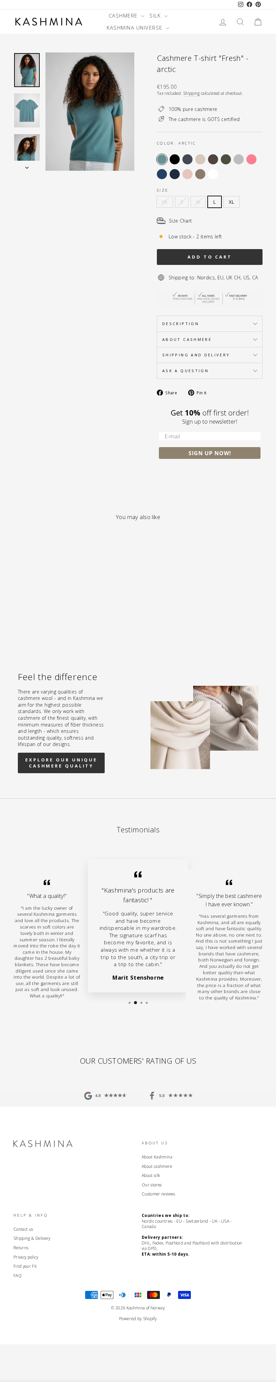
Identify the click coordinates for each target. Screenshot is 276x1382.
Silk (156, 15)
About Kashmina (157, 1156)
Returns (20, 1247)
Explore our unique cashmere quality (61, 763)
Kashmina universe (135, 27)
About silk (151, 1175)
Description (180, 323)
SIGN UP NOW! (209, 453)
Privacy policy (25, 1257)
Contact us (23, 1229)
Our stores (152, 1184)
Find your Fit (25, 1266)
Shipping (191, 93)
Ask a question (185, 370)
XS (165, 202)
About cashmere (187, 339)
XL (232, 202)
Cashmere (124, 15)
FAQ (17, 1275)
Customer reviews (158, 1193)
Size (162, 190)
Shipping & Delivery (31, 1238)
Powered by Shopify (138, 1318)
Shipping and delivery (196, 354)
